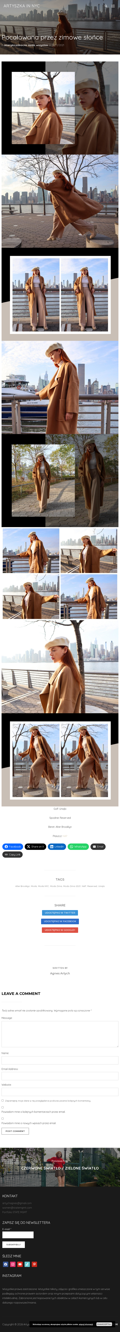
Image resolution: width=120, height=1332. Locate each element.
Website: (6, 1084)
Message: (7, 1018)
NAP (65, 836)
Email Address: (10, 1069)
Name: (5, 1053)
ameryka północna (15, 45)
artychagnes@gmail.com (17, 1203)
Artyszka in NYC (22, 5)
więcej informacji (86, 1324)
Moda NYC (43, 886)
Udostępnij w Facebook (60, 921)
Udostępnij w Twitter (60, 912)
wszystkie (42, 45)
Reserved (92, 886)
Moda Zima (56, 886)
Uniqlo (101, 886)
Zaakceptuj (104, 1324)
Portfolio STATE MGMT (14, 1212)
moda (31, 45)
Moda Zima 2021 (72, 886)
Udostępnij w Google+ (60, 930)
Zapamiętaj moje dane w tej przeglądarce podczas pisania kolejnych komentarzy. (48, 1100)
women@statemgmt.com (17, 1207)
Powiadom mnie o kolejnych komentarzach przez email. (33, 1111)
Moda (34, 886)
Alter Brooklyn (22, 886)
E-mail (6, 1229)
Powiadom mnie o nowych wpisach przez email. (29, 1123)
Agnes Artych (60, 973)
